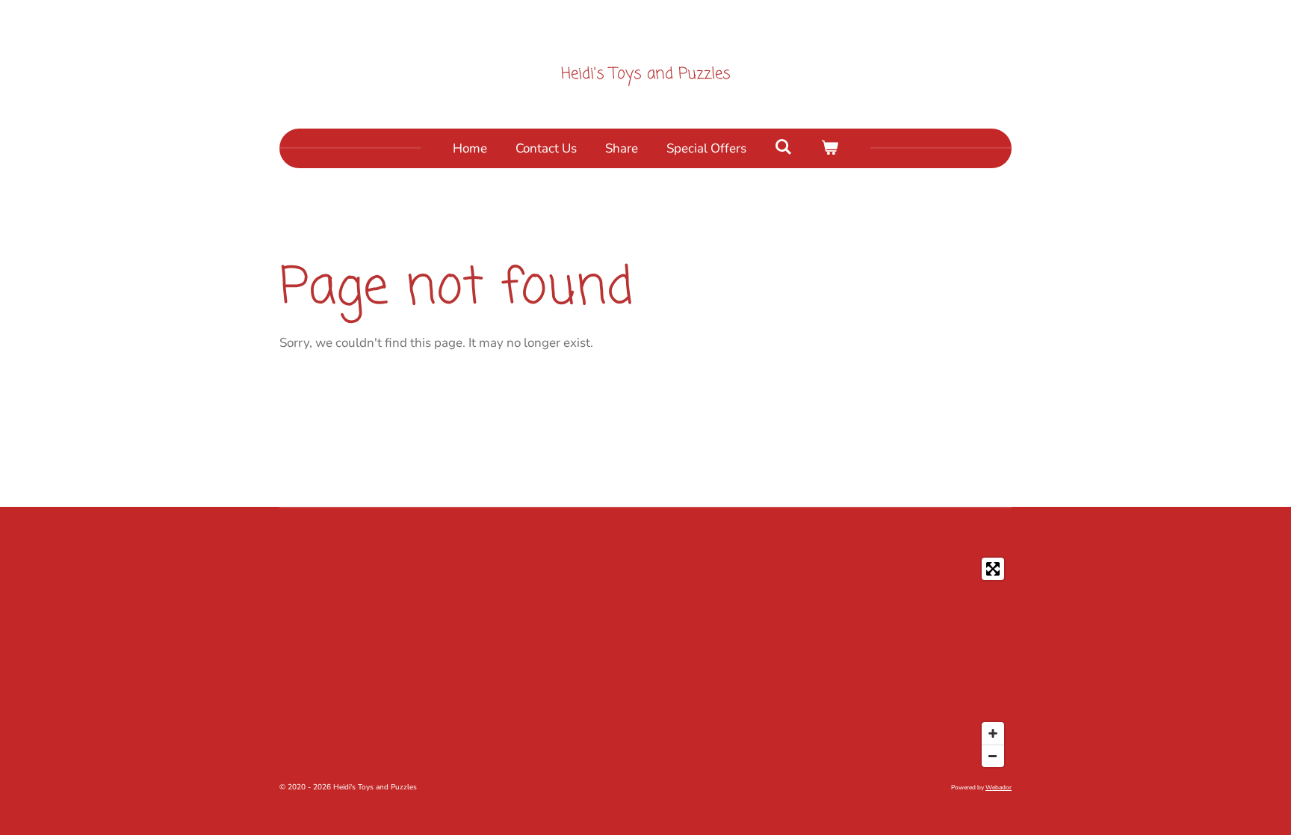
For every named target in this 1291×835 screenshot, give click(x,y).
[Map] (645, 662)
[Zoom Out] (993, 756)
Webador (998, 787)
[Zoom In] (993, 733)
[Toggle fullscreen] (993, 569)
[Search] (783, 147)
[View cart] (830, 148)
